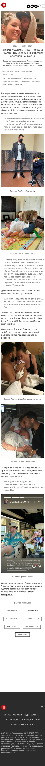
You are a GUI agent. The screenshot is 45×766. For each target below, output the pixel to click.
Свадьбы (35, 715)
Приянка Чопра (25, 81)
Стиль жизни (26, 719)
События (13, 724)
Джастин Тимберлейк (14, 78)
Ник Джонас (36, 81)
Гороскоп (23, 724)
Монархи (17, 715)
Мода (26, 715)
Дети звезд (18, 85)
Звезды (7, 715)
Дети (6, 719)
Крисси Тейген (32, 611)
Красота (14, 719)
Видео (33, 724)
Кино (37, 719)
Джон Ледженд (13, 81)
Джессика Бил (27, 78)
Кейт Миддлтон (7, 85)
